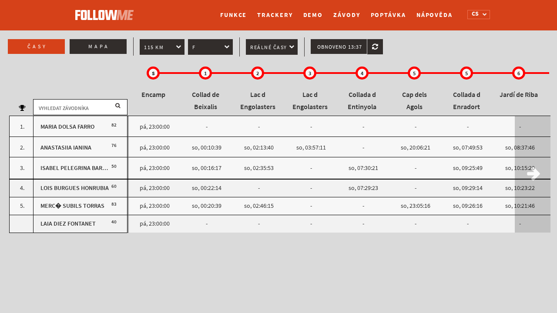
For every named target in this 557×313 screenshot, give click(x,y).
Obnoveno (339, 46)
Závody (346, 15)
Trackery (274, 15)
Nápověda (434, 15)
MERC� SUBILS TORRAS (72, 206)
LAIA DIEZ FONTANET (68, 224)
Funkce (233, 15)
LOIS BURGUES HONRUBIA (74, 188)
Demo (313, 15)
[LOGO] (106, 11)
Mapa (99, 46)
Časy (37, 46)
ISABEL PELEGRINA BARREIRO (79, 168)
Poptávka (388, 15)
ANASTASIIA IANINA (65, 147)
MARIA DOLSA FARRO (67, 127)
